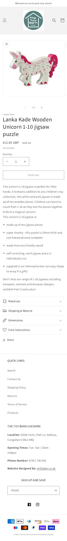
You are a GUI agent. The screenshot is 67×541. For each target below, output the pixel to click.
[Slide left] (25, 107)
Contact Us (14, 379)
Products (12, 412)
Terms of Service (17, 404)
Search (11, 370)
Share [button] (10, 339)
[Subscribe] (55, 490)
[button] (5, 20)
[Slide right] (42, 107)
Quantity (7, 154)
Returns (12, 396)
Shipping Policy (16, 387)
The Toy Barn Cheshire (28, 534)
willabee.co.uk (46, 468)
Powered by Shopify (46, 534)
